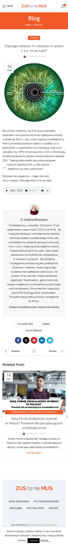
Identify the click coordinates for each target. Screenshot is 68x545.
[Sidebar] (4, 168)
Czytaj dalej (34, 453)
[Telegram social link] (50, 340)
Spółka (46, 324)
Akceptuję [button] (34, 541)
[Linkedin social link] (42, 340)
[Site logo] (34, 6)
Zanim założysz (34, 330)
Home (28, 25)
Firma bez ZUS (25, 324)
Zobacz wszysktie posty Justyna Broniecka (34, 307)
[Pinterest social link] (34, 340)
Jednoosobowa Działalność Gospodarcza (33, 412)
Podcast (38, 25)
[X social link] (26, 340)
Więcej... (45, 540)
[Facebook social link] (18, 340)
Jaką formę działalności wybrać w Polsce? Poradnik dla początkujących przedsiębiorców (34, 423)
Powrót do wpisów (34, 351)
